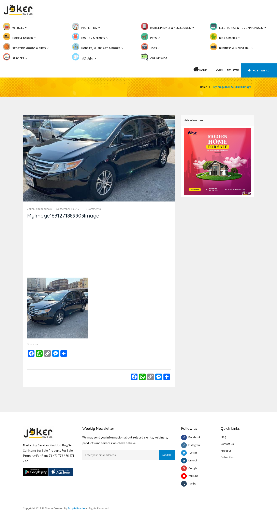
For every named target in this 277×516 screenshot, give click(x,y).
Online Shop (228, 457)
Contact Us (227, 444)
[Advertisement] (99, 249)
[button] (211, 70)
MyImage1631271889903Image (232, 87)
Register (233, 70)
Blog (223, 437)
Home (203, 70)
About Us (226, 450)
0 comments (93, 209)
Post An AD (261, 70)
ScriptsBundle (76, 508)
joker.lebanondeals (39, 209)
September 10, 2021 (68, 209)
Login (219, 70)
